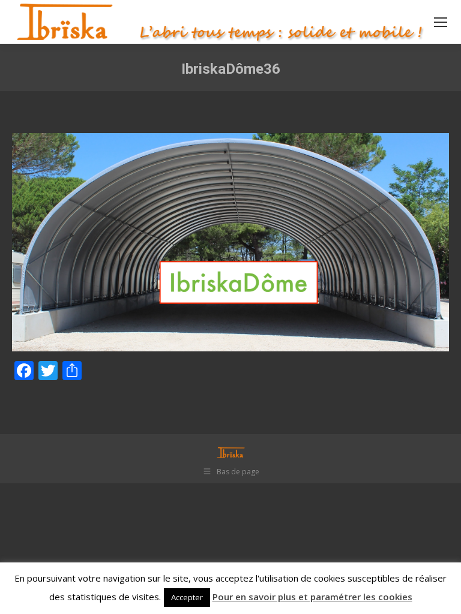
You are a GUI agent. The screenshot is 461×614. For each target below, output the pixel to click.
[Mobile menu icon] (440, 22)
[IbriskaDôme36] (230, 242)
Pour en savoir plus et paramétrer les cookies (312, 597)
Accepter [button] (187, 597)
